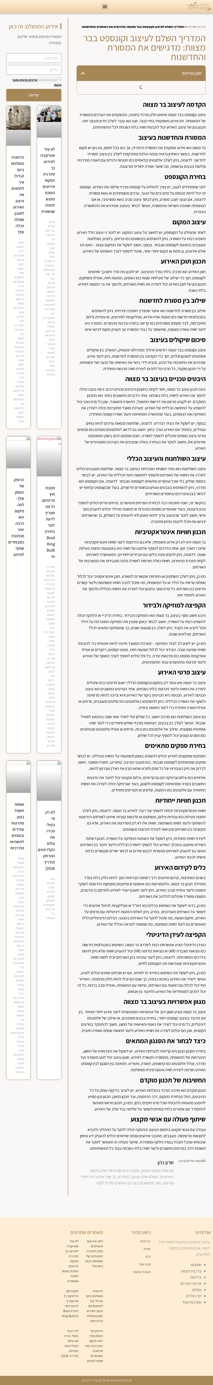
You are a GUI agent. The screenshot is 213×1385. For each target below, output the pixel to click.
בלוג (190, 27)
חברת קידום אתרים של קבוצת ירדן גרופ (106, 1380)
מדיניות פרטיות (28, 80)
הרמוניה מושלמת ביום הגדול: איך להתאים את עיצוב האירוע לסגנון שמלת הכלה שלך (94, 1306)
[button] (105, 6)
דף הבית (201, 27)
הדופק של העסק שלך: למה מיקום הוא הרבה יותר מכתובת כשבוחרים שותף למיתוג (94, 1346)
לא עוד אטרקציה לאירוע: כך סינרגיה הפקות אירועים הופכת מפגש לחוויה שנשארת (47, 180)
